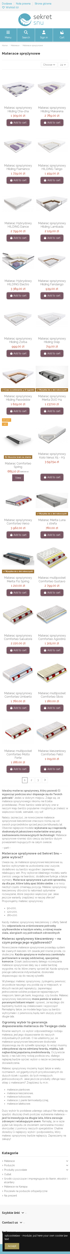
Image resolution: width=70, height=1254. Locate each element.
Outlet (7, 1174)
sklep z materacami (13, 1082)
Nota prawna (23, 3)
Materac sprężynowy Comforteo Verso (18, 521)
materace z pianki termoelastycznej (27, 1100)
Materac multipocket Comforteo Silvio (52, 695)
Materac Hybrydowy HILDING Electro (18, 282)
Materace (9, 1161)
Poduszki (9, 1165)
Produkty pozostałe (15, 1169)
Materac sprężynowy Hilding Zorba (18, 340)
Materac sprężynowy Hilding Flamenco (18, 167)
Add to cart (19, 122)
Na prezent (10, 1195)
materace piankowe (18, 1089)
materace (49, 817)
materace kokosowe (19, 1096)
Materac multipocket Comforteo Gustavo (52, 579)
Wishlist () (12, 7)
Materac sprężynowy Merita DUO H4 (52, 398)
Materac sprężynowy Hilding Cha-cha (18, 109)
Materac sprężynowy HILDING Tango (52, 167)
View (18, 477)
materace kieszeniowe (20, 1093)
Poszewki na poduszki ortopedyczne (25, 1191)
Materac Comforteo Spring (18, 465)
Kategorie (10, 1153)
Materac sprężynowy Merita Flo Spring (18, 579)
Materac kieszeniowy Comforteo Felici (52, 752)
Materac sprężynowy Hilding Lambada (52, 224)
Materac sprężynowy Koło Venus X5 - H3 (52, 455)
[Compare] (17, 103)
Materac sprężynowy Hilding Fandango (52, 282)
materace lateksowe (18, 1103)
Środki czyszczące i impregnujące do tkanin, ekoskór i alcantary (36, 1180)
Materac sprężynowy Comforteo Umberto (18, 695)
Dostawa (7, 3)
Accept (12, 1246)
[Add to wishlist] (12, 103)
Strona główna (43, 3)
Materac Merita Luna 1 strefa (52, 521)
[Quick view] (23, 103)
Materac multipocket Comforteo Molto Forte (18, 754)
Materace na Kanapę (15, 1186)
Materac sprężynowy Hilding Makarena (52, 109)
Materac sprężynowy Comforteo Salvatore (18, 637)
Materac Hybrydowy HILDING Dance (18, 224)
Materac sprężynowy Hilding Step (52, 340)
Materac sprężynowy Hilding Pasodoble (18, 398)
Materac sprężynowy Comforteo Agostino (52, 637)
